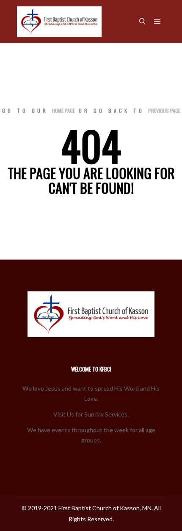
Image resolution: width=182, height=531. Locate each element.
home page (63, 110)
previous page (164, 110)
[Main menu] (157, 21)
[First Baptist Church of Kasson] (59, 21)
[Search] (142, 21)
